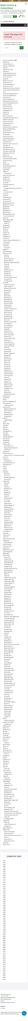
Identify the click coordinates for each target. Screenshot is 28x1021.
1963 (4, 864)
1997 (4, 927)
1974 (4, 884)
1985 (4, 905)
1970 (4, 877)
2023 (4, 975)
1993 (4, 920)
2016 (4, 962)
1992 (4, 918)
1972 (4, 881)
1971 (4, 879)
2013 (4, 957)
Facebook (3, 1008)
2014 (4, 959)
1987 (4, 909)
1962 (4, 862)
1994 (4, 922)
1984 (4, 903)
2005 (4, 942)
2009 (4, 949)
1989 (4, 912)
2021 (4, 972)
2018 (4, 966)
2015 (4, 961)
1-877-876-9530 (4, 996)
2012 (4, 955)
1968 (4, 873)
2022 (4, 973)
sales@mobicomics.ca (6, 994)
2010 (4, 951)
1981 (4, 897)
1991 (4, 916)
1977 (4, 890)
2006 (4, 944)
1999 (4, 931)
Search (15, 16)
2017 (4, 964)
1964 (4, 866)
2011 (4, 953)
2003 (4, 938)
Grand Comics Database (16, 1012)
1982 (4, 899)
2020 (4, 970)
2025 (4, 979)
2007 (4, 946)
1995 (4, 923)
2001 (4, 935)
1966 (4, 870)
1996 (4, 925)
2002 (4, 936)
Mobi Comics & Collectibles (8, 6)
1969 (4, 875)
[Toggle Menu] (25, 25)
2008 (4, 948)
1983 (4, 901)
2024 (4, 977)
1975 (4, 886)
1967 (4, 872)
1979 (4, 894)
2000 (4, 933)
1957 (4, 860)
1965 (4, 868)
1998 (4, 929)
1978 (4, 892)
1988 (4, 910)
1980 (4, 896)
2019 (4, 968)
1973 (4, 883)
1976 (4, 888)
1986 (4, 907)
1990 (4, 914)
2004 (4, 940)
